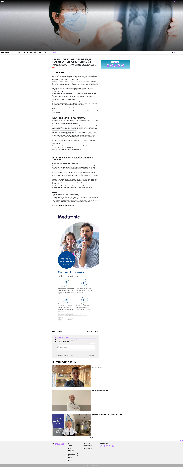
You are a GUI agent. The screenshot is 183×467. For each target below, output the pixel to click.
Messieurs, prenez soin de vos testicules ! (100, 390)
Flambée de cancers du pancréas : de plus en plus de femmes (104, 365)
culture (70, 447)
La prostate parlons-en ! (73, 455)
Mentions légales (88, 443)
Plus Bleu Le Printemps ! (73, 453)
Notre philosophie (88, 445)
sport (69, 448)
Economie (70, 443)
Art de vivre (29, 53)
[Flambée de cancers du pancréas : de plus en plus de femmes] (71, 376)
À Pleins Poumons (58, 73)
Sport (23, 53)
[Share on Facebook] (93, 331)
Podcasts (45, 53)
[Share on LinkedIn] (95, 331)
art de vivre (71, 450)
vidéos (69, 459)
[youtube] (122, 65)
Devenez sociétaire (53, 53)
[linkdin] (115, 65)
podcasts (70, 457)
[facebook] (108, 65)
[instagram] (111, 65)
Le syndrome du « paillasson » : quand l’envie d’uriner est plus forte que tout (107, 414)
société (70, 445)
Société (13, 53)
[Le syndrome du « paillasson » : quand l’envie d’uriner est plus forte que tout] (71, 425)
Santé (35, 53)
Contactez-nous (88, 448)
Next (91, 438)
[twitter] (119, 65)
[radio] (69, 340)
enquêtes (70, 460)
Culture (18, 53)
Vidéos (40, 53)
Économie (7, 53)
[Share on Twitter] (97, 331)
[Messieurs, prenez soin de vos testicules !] (71, 400)
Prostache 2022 (71, 454)
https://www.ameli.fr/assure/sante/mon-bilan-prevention (64, 152)
